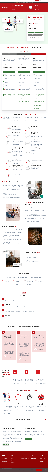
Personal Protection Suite (25, 458)
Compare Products (4, 464)
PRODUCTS (17, 5)
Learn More (6, 444)
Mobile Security (4, 463)
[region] (24, 470)
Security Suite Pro (4, 458)
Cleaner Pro (13, 462)
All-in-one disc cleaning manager (9, 95)
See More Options (35, 34)
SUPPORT (13, 9)
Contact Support (42, 458)
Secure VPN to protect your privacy (9, 94)
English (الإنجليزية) (38, 9)
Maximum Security (4, 461)
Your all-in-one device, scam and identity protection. (24, 2)
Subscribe (35, 32)
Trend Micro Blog (33, 458)
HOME (12, 5)
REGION (36, 5)
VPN (12, 458)
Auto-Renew (42, 461)
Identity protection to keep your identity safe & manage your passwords (24, 97)
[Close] (46, 470)
